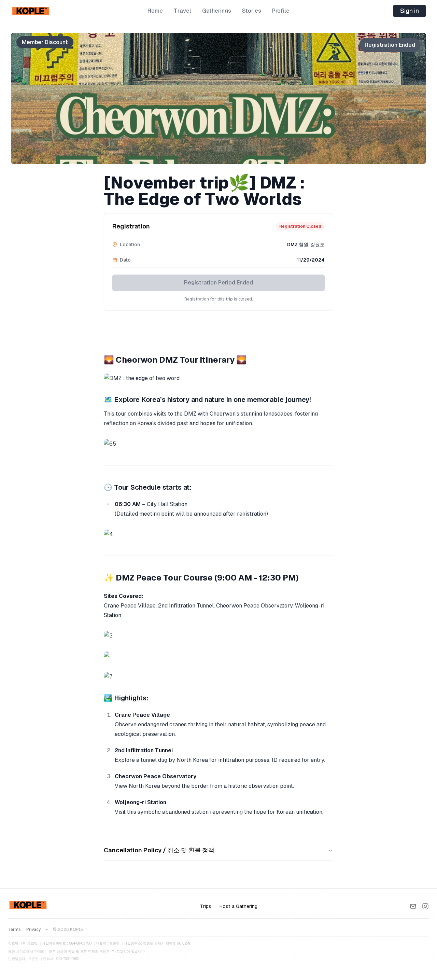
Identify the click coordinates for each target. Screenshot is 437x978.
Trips (205, 906)
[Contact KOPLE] (413, 906)
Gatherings (216, 11)
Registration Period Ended (218, 282)
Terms (14, 929)
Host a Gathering (238, 906)
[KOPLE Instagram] (425, 906)
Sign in (409, 10)
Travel (182, 11)
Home (155, 11)
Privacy (33, 929)
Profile (281, 11)
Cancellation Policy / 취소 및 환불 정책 (159, 850)
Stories (251, 11)
